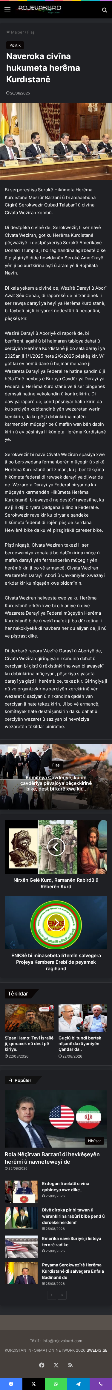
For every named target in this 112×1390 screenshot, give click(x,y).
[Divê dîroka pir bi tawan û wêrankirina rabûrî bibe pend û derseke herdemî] (21, 1218)
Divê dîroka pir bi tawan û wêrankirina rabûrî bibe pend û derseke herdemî (73, 1216)
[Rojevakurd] (39, 9)
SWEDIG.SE (97, 1350)
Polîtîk (15, 45)
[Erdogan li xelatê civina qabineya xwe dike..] (21, 1192)
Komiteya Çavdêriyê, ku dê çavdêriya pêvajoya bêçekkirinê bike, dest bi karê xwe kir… (56, 782)
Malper (17, 32)
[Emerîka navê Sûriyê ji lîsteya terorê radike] (21, 1247)
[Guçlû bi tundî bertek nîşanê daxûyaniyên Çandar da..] (83, 1018)
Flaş (31, 32)
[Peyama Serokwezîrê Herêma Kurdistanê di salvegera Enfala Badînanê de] (21, 1273)
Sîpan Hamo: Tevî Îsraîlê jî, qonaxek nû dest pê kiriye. (29, 1043)
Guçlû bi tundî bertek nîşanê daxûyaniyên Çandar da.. (80, 1043)
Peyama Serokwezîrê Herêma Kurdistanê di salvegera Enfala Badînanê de (73, 1271)
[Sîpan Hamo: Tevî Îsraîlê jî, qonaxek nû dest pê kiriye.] (29, 1018)
